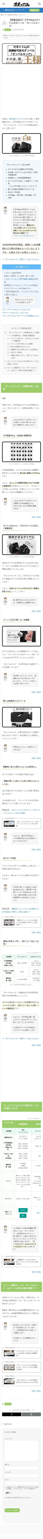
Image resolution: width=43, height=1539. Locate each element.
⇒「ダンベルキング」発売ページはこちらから (20, 259)
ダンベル (7, 29)
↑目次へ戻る (36, 517)
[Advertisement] (21, 92)
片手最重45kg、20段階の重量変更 (23, 335)
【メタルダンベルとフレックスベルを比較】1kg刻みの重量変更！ (27, 1353)
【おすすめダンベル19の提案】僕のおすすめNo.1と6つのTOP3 (27, 1381)
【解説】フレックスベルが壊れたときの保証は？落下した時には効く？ (27, 922)
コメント (8, 1439)
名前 (7, 1464)
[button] (11, 1414)
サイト (7, 1480)
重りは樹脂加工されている (20, 347)
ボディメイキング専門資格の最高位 (20, 279)
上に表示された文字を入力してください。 (18, 1497)
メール (8, 1472)
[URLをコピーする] (31, 1414)
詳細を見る (34, 10)
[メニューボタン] (3, 4)
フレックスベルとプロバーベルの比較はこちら (20, 316)
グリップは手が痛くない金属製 (22, 344)
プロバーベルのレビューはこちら (15, 313)
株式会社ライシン (16, 119)
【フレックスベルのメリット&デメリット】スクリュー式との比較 (27, 824)
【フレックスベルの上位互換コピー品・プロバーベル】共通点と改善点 (27, 1367)
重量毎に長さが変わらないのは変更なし (25, 349)
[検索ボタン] (39, 4)
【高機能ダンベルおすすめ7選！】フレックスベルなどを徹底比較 (27, 1262)
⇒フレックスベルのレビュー (24, 236)
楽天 (23, 1215)
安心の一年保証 (16, 352)
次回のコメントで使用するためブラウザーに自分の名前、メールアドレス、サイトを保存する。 (22, 1488)
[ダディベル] (21, 4)
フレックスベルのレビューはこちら (16, 310)
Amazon (23, 1210)
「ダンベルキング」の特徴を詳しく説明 (23, 332)
